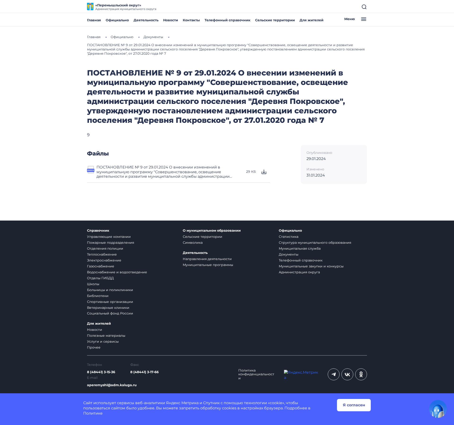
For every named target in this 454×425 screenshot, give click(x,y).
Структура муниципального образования (315, 242)
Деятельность (146, 20)
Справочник (98, 231)
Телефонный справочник (227, 20)
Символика (193, 242)
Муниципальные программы (208, 265)
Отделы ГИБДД (100, 278)
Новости (170, 20)
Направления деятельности (207, 259)
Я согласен (354, 405)
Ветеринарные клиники (108, 307)
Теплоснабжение (102, 254)
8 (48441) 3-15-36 (101, 372)
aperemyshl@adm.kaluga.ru (112, 385)
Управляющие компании (109, 237)
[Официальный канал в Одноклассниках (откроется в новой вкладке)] (361, 374)
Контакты (191, 20)
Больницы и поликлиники (110, 290)
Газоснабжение (100, 266)
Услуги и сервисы (103, 341)
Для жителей (311, 20)
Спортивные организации (110, 302)
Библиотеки (98, 296)
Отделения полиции (105, 248)
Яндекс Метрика (182, 403)
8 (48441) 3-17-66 (144, 372)
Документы (288, 254)
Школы (93, 284)
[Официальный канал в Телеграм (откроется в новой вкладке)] (334, 374)
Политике (93, 413)
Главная (94, 20)
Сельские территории (275, 20)
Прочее (93, 347)
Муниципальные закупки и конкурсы (311, 266)
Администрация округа (299, 272)
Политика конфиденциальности (256, 374)
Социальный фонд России (110, 313)
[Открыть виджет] (438, 409)
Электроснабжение (104, 260)
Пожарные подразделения (110, 242)
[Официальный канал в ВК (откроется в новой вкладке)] (347, 374)
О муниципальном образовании (212, 231)
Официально (117, 20)
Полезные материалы (106, 335)
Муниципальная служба (300, 248)
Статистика (288, 237)
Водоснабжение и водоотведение (117, 272)
